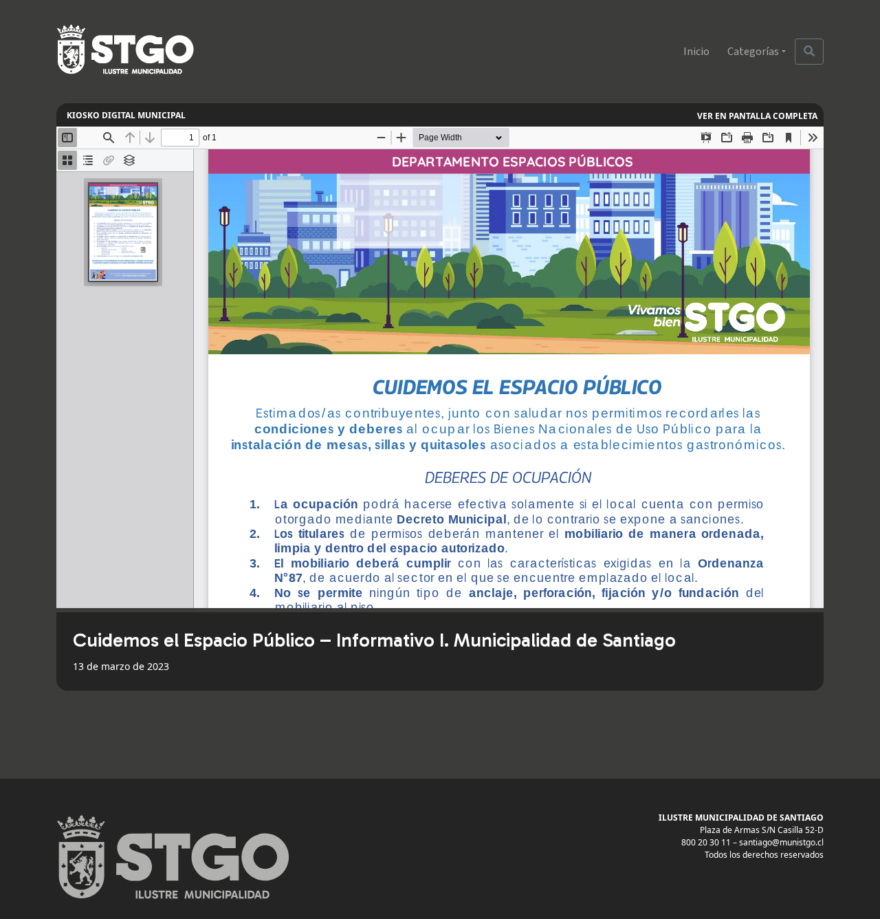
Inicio (696, 51)
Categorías (753, 51)
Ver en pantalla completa (757, 116)
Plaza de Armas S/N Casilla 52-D (762, 830)
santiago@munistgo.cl (781, 842)
